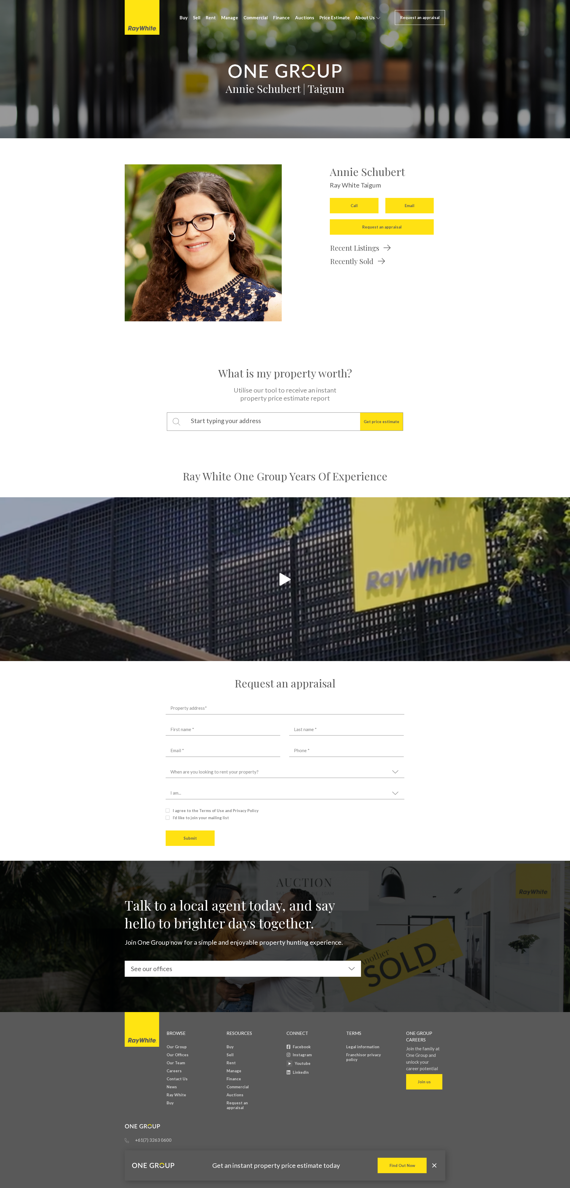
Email (409, 205)
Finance (281, 17)
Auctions (304, 17)
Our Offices (178, 1054)
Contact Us (177, 1078)
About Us (365, 17)
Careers (174, 1070)
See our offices (151, 968)
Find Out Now (402, 1165)
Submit (190, 838)
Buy (184, 17)
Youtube (303, 1063)
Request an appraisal (420, 17)
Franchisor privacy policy (363, 1057)
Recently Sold (351, 261)
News (172, 1086)
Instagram (302, 1054)
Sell (196, 17)
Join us (424, 1081)
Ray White (176, 1094)
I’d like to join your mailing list (201, 817)
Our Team (176, 1062)
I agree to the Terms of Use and (216, 810)
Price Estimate (334, 17)
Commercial (255, 17)
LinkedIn (301, 1072)
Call (354, 205)
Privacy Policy (246, 810)
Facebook (302, 1046)
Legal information (362, 1046)
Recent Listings (354, 247)
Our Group (177, 1046)
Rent (211, 17)
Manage (229, 17)
